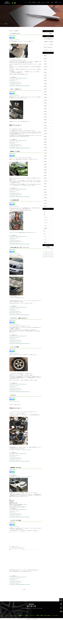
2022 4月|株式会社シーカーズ (58, 25)
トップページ (25, 2)
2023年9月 (45, 136)
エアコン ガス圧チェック (15, 89)
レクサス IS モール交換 (15, 520)
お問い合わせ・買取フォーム (56, 2)
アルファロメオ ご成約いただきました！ (19, 318)
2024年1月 (45, 125)
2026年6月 (45, 58)
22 (51, 254)
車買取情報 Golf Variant (15, 467)
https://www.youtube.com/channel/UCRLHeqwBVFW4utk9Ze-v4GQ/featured (19, 85)
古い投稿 (23, 589)
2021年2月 (45, 203)
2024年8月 (45, 105)
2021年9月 (45, 183)
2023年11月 (45, 130)
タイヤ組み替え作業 (14, 200)
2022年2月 (45, 175)
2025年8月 (45, 72)
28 (49, 256)
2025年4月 (45, 83)
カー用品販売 (47, 2)
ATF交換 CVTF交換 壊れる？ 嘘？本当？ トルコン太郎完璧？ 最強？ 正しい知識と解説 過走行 (49, 47)
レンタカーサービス (43, 2)
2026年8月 (45, 55)
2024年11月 (45, 97)
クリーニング (46, 222)
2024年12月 (45, 94)
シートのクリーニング (15, 33)
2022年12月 (45, 147)
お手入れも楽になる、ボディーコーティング (19, 247)
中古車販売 (39, 2)
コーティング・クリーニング (30, 2)
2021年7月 (45, 189)
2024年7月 (45, 108)
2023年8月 (45, 139)
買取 (44, 214)
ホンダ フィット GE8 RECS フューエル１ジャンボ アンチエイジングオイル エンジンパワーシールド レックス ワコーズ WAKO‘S (49, 44)
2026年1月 (45, 61)
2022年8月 (45, 158)
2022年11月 (45, 150)
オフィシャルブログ (61, 2)
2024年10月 (45, 100)
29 (51, 256)
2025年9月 (45, 69)
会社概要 (52, 2)
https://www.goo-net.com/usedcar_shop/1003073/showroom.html (18, 78)
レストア (45, 239)
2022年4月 (45, 169)
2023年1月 (45, 144)
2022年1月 (45, 178)
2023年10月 (45, 133)
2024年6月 (45, 111)
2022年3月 (45, 172)
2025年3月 (45, 86)
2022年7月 (45, 161)
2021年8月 (45, 186)
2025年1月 (45, 91)
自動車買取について (34, 2)
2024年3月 (45, 119)
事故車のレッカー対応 (15, 151)
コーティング (46, 217)
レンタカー (45, 225)
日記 (44, 211)
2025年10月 (45, 66)
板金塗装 (45, 242)
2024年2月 (45, 122)
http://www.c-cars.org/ (12, 80)
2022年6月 (45, 164)
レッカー (45, 236)
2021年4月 (45, 197)
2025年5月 (45, 80)
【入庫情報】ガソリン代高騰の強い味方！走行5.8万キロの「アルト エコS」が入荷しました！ (49, 41)
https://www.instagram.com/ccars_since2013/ (15, 83)
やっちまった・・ (14, 395)
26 (46, 256)
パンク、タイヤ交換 (14, 346)
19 (46, 254)
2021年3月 (45, 200)
